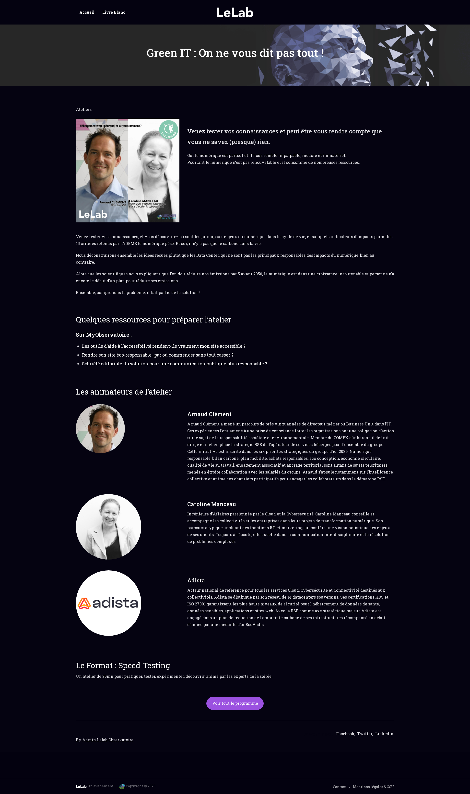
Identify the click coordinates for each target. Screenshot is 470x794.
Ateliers (84, 109)
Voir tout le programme (235, 703)
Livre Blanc (113, 12)
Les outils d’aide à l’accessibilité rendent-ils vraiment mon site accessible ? (164, 346)
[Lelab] (235, 12)
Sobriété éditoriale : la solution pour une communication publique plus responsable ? (174, 364)
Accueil (86, 12)
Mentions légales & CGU (373, 786)
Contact (339, 786)
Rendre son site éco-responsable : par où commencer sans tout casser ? (158, 355)
